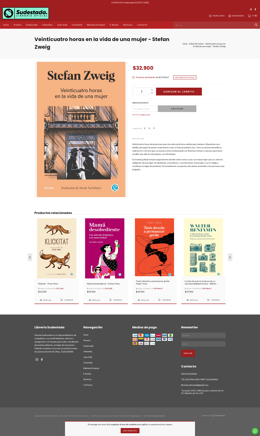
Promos (18, 24)
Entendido (130, 431)
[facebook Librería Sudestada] (255, 9)
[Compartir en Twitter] (149, 128)
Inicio (6, 24)
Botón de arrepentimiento (155, 416)
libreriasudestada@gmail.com (194, 385)
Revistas (128, 24)
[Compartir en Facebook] (145, 128)
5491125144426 (189, 374)
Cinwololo (77, 24)
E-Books (114, 24)
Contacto (142, 24)
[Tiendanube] (213, 416)
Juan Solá (62, 24)
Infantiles (47, 24)
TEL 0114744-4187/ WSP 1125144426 (199, 379)
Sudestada (32, 24)
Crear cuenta (218, 16)
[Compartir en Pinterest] (154, 128)
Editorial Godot (196, 43)
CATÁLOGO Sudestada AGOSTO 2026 (130, 2)
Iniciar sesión (238, 16)
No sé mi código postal (141, 115)
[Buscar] (256, 25)
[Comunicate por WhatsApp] (255, 431)
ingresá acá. (136, 416)
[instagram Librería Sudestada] (251, 9)
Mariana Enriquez (96, 24)
